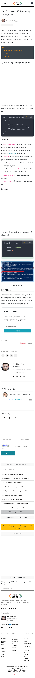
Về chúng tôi (10, 667)
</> (12, 418)
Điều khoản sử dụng (21, 667)
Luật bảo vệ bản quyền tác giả (17, 670)
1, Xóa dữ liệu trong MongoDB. (12, 50)
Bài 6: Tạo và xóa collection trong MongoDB (14, 491)
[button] (4, 3)
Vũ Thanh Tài (18, 364)
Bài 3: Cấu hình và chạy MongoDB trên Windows (15, 478)
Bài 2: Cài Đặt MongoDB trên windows (12, 474)
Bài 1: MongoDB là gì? (8, 470)
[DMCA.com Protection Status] (13, 624)
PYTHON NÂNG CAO (3, 643)
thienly (11, 399)
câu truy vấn (12, 153)
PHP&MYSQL (15, 653)
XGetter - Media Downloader (9, 628)
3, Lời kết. (5, 56)
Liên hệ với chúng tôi (14, 671)
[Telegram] (15, 608)
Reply (30, 399)
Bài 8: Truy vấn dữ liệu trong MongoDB (13, 499)
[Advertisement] (17, 83)
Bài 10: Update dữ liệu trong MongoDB (13, 507)
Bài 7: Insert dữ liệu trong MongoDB (12, 495)
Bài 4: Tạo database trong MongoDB (12, 482)
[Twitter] (11, 608)
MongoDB (4, 341)
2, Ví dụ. (5, 53)
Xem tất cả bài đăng (19, 373)
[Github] (13, 608)
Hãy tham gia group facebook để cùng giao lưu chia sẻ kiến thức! (18, 527)
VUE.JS (25, 641)
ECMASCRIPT (27, 643)
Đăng (8, 453)
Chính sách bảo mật (17, 668)
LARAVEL (14, 648)
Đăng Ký (17, 330)
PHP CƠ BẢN (15, 637)
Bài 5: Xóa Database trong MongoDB (12, 486)
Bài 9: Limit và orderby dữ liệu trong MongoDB (15, 503)
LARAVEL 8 (14, 650)
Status (24, 671)
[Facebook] (9, 608)
